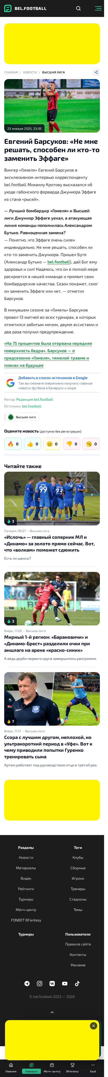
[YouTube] (65, 983)
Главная (11, 72)
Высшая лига (53, 72)
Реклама (78, 965)
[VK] (52, 983)
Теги (78, 847)
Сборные (78, 868)
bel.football (58, 261)
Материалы (26, 868)
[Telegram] (27, 983)
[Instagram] (39, 983)
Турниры (26, 899)
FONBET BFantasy (26, 920)
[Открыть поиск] (78, 8)
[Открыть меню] (98, 8)
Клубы (78, 857)
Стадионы (78, 899)
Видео (26, 878)
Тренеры (78, 888)
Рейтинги (26, 888)
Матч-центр (26, 909)
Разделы (26, 847)
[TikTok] (77, 983)
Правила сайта (78, 944)
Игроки (78, 878)
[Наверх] (52, 1012)
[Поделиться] (96, 72)
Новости (30, 72)
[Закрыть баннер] (93, 1025)
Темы (78, 909)
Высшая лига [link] (40, 530)
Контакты (78, 954)
